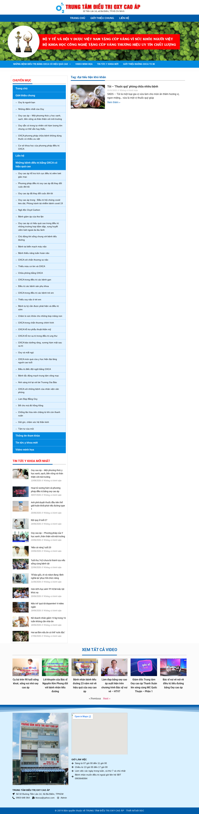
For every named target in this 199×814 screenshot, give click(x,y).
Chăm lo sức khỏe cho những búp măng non (40, 316)
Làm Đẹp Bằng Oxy (27, 399)
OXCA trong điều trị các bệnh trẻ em (36, 293)
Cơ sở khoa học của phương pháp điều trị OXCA (38, 147)
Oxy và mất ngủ (26, 352)
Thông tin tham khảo (28, 435)
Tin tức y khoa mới (107, 64)
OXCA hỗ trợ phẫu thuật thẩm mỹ (34, 329)
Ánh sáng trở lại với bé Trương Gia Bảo (37, 382)
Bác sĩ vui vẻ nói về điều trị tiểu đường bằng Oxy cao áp (173, 683)
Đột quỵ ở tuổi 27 (39, 520)
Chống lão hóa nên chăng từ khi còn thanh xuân (39, 414)
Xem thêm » (113, 102)
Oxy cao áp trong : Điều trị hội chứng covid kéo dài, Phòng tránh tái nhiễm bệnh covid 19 (40, 202)
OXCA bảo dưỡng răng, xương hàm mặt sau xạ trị (40, 344)
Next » (106, 698)
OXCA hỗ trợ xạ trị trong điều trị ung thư (37, 336)
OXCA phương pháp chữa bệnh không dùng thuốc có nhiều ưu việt (40, 137)
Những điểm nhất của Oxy (31, 109)
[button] (3, 41)
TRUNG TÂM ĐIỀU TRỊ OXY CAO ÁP (105, 810)
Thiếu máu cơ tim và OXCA (31, 266)
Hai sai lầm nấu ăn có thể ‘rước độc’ (48, 632)
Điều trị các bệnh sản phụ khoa (33, 286)
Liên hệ (124, 18)
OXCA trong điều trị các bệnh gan (34, 279)
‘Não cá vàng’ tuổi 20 (41, 547)
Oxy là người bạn (26, 102)
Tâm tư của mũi (26, 429)
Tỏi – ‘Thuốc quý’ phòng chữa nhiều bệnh (132, 86)
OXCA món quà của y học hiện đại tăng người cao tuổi (37, 361)
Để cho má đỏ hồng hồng (30, 405)
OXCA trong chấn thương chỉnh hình (36, 322)
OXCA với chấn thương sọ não (33, 259)
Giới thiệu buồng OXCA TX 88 (139, 64)
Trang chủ (77, 18)
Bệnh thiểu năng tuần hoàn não (33, 253)
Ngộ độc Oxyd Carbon (29, 210)
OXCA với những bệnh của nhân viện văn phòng (38, 391)
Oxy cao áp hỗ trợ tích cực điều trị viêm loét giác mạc (39, 175)
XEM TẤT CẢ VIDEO (99, 649)
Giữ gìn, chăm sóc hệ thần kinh (33, 422)
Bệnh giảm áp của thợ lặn (31, 216)
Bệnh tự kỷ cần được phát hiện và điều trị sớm (38, 308)
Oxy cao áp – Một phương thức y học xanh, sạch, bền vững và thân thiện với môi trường (40, 117)
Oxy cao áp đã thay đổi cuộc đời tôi (35, 193)
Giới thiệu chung (102, 18)
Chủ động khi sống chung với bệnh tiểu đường (37, 238)
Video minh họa (84, 64)
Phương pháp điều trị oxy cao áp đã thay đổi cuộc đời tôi (40, 185)
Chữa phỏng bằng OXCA (30, 273)
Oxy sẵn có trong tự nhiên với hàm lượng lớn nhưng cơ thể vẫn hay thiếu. (40, 127)
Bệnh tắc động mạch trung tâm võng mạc (38, 375)
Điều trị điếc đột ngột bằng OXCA (34, 369)
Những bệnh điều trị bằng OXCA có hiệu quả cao (40, 64)
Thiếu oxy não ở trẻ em (29, 299)
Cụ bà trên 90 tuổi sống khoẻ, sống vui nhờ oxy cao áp (26, 683)
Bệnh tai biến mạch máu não (32, 246)
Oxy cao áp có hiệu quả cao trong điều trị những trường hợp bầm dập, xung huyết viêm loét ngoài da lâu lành (38, 226)
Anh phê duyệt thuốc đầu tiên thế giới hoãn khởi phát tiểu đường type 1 (48, 505)
